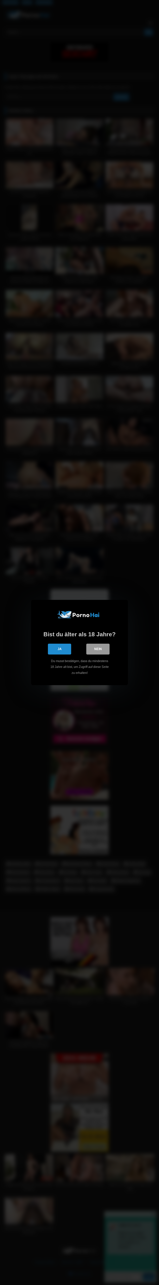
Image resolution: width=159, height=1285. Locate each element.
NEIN (98, 649)
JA (60, 649)
